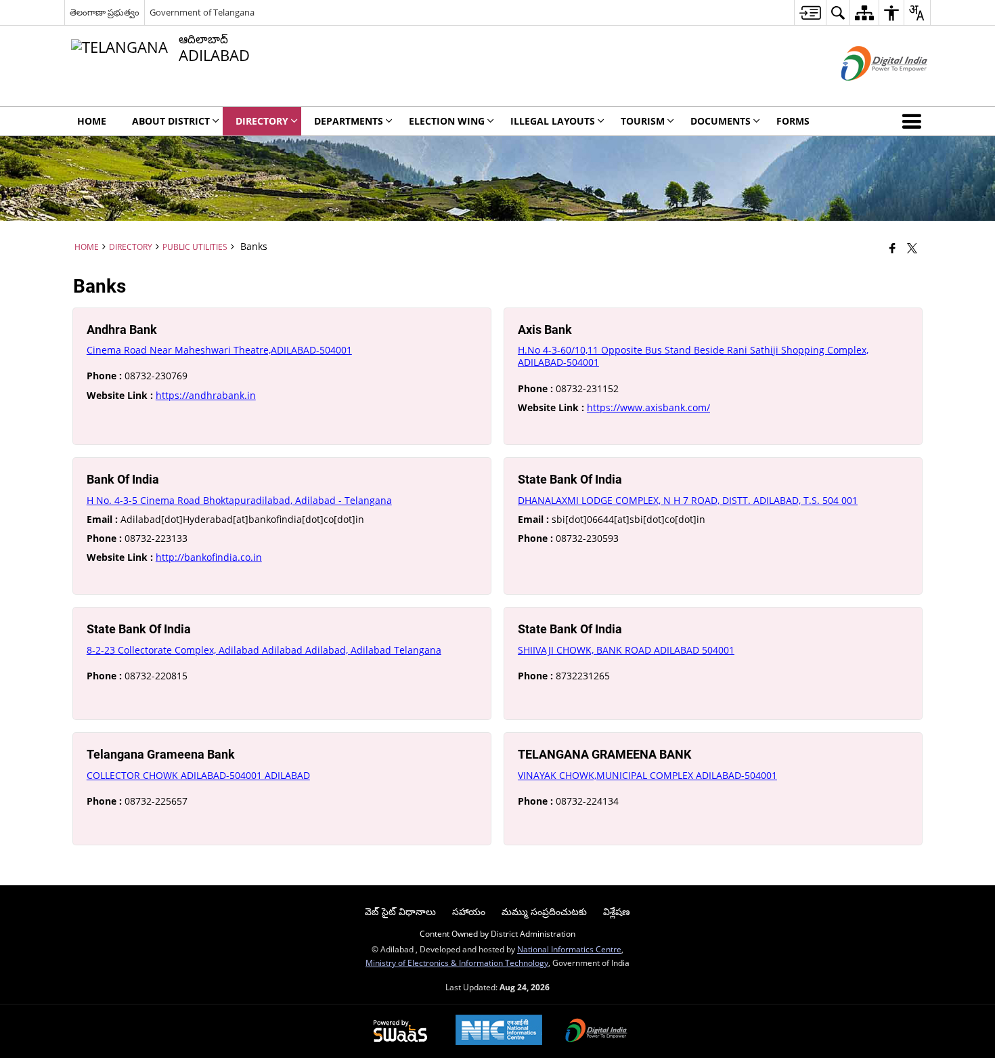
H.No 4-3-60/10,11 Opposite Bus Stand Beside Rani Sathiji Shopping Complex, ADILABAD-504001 (693, 355)
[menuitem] (810, 12)
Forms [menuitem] (793, 120)
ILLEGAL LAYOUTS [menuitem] (552, 120)
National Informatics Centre (569, 949)
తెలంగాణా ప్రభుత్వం (104, 12)
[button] (914, 121)
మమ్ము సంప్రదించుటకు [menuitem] (544, 911)
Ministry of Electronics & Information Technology (457, 962)
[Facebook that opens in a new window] (892, 247)
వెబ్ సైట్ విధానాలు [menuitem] (400, 911)
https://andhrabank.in (206, 395)
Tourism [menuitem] (643, 120)
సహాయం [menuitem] (468, 911)
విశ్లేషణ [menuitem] (616, 911)
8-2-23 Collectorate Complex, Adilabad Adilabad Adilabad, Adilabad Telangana (264, 649)
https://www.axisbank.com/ (648, 407)
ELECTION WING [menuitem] (447, 120)
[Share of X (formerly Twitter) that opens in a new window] (912, 247)
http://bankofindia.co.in (209, 557)
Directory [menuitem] (262, 120)
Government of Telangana (202, 12)
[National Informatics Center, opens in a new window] (498, 1031)
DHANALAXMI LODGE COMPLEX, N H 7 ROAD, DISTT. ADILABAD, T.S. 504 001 (688, 500)
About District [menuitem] (171, 120)
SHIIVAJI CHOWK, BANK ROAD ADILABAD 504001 (626, 649)
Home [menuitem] (91, 120)
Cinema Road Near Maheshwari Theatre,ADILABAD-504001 (219, 349)
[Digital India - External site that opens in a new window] (867, 91)
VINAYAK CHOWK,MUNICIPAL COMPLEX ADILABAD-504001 (647, 775)
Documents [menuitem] (720, 120)
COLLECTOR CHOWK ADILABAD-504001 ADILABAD (198, 775)
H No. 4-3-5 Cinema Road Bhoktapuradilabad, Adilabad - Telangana (239, 500)
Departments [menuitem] (348, 120)
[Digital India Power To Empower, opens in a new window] (596, 1031)
